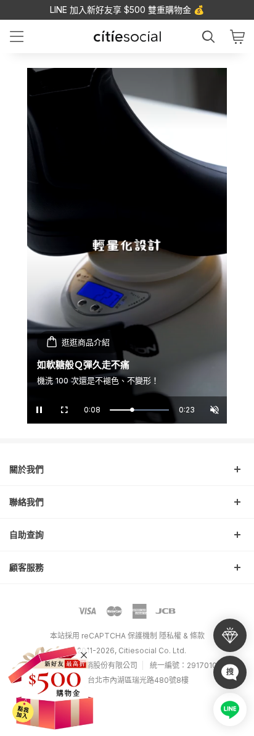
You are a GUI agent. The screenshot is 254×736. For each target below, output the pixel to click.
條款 (197, 635)
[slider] (139, 410)
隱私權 (170, 635)
